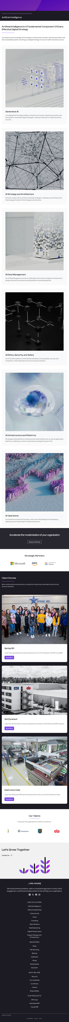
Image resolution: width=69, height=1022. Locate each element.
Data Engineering (34, 928)
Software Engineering (34, 910)
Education (34, 968)
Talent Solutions (34, 924)
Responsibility (34, 991)
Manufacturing (34, 950)
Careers (34, 987)
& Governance (34, 937)
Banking (34, 953)
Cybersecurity (34, 913)
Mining (34, 960)
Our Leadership (34, 980)
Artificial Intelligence (34, 906)
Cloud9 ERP (34, 1007)
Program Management (34, 935)
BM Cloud (34, 1000)
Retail (34, 946)
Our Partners (34, 984)
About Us (34, 976)
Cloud (35, 917)
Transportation (34, 964)
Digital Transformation (34, 931)
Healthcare (34, 957)
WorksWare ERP (34, 1003)
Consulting (34, 921)
